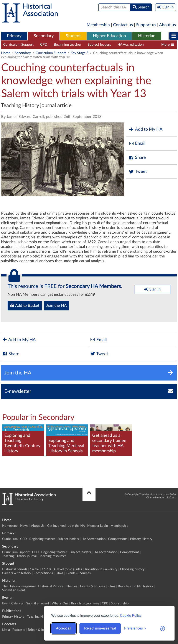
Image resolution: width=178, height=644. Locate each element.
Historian (146, 36)
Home (5, 53)
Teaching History (39, 616)
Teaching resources (52, 556)
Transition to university (101, 569)
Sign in (154, 289)
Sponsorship (120, 603)
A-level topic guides (67, 569)
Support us (146, 25)
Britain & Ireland (39, 629)
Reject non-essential (100, 628)
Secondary (44, 36)
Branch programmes (85, 603)
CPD (43, 44)
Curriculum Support (18, 44)
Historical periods (14, 569)
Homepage (10, 525)
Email (140, 143)
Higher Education (109, 36)
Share (140, 157)
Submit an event (13, 590)
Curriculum (10, 539)
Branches (124, 586)
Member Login (97, 525)
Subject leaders (99, 44)
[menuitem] (14, 36)
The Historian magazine (19, 586)
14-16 (34, 569)
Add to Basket (26, 306)
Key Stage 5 (79, 53)
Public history (143, 586)
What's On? (60, 603)
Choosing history (132, 569)
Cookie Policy (131, 615)
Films (59, 573)
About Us (37, 525)
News (24, 525)
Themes (71, 586)
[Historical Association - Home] (29, 503)
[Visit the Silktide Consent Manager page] (162, 628)
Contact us (123, 25)
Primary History (141, 539)
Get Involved (56, 525)
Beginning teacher (67, 44)
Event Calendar (13, 603)
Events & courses (78, 573)
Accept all (63, 628)
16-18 (46, 569)
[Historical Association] (30, 20)
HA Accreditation (130, 44)
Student (73, 36)
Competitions (117, 539)
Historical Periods (51, 586)
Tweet (141, 171)
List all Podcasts (13, 629)
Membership (98, 25)
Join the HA (56, 306)
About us (167, 25)
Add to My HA (149, 129)
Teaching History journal (19, 556)
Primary (14, 36)
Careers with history (16, 573)
